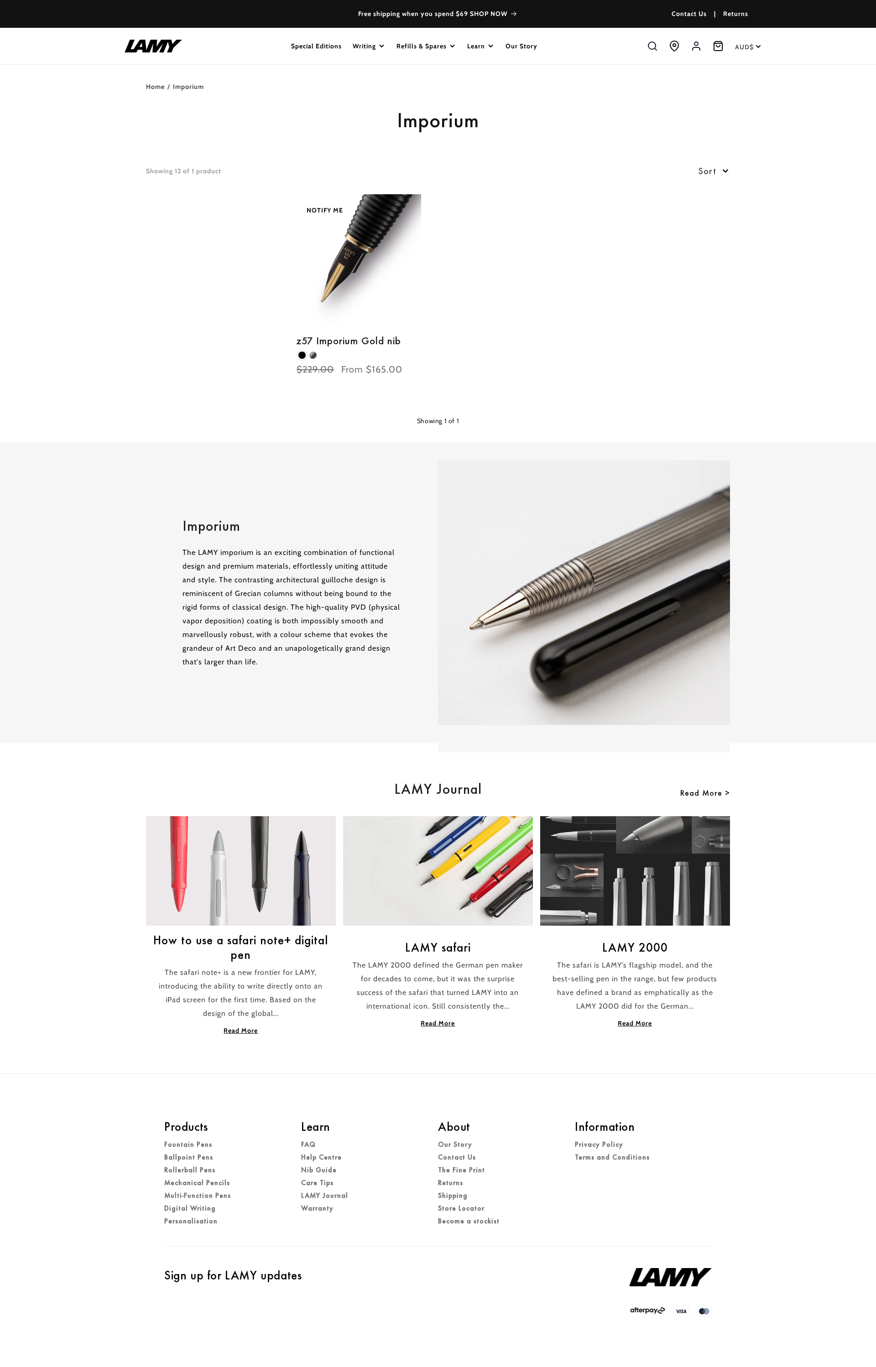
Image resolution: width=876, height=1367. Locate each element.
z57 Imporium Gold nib (349, 341)
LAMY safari (438, 947)
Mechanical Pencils (197, 1182)
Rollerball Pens (189, 1170)
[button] (369, 46)
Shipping (453, 1195)
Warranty (317, 1208)
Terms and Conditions (612, 1157)
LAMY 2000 (635, 947)
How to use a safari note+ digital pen (240, 947)
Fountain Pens (188, 1144)
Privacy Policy (599, 1144)
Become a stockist (469, 1221)
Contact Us (689, 13)
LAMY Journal (324, 1195)
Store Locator (461, 1208)
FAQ (308, 1144)
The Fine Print (461, 1170)
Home (155, 87)
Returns (735, 13)
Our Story (455, 1144)
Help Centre (321, 1157)
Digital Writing (190, 1208)
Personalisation (191, 1221)
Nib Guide (319, 1170)
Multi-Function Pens (197, 1195)
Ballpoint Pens (188, 1157)
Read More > (705, 792)
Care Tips (317, 1182)
